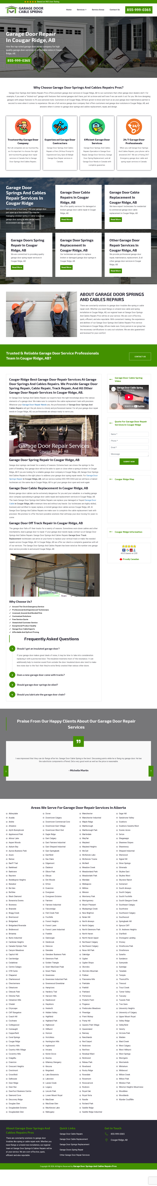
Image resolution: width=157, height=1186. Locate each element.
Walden (122, 1037)
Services (81, 10)
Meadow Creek (88, 867)
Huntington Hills (52, 1041)
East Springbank (52, 851)
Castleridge (14, 958)
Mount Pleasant (89, 905)
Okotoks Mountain (90, 971)
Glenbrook (50, 942)
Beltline (12, 892)
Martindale (86, 834)
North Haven (87, 934)
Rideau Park (87, 1062)
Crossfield (13, 1074)
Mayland (85, 842)
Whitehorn (123, 1066)
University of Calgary (128, 1012)
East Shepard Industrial (55, 847)
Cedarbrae (13, 963)
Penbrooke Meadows (91, 1008)
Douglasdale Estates (18, 1108)
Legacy (49, 1087)
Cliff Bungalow (15, 1012)
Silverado (123, 867)
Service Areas (98, 10)
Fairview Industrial (53, 905)
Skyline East (124, 871)
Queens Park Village (90, 1025)
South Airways (125, 888)
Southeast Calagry (127, 905)
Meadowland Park (90, 871)
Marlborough (87, 826)
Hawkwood (50, 1000)
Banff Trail (13, 863)
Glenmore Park (52, 958)
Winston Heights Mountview (131, 1087)
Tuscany (122, 996)
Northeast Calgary (90, 942)
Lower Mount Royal (54, 1095)
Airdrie (11, 822)
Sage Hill (123, 813)
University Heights (127, 1008)
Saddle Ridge (88, 1108)
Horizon (49, 1033)
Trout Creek (124, 987)
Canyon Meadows (16, 950)
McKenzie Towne (89, 859)
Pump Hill (86, 1021)
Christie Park (14, 996)
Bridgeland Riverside (17, 925)
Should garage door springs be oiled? (37, 684)
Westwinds (124, 1062)
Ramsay (85, 1033)
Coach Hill (13, 1016)
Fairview (49, 900)
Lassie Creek (51, 1083)
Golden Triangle (52, 963)
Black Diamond (15, 896)
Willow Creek (124, 1074)
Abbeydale (13, 813)
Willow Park (124, 1079)
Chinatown (13, 987)
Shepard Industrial (127, 851)
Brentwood (13, 917)
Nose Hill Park (88, 950)
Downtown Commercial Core (58, 822)
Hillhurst (49, 1029)
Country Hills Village (17, 1050)
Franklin (49, 934)
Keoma (49, 1058)
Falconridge (51, 909)
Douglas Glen (14, 1103)
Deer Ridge (13, 1083)
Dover (48, 813)
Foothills (49, 917)
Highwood (50, 1025)
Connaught (13, 1029)
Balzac (11, 859)
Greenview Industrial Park (56, 979)
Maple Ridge (87, 822)
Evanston (49, 888)
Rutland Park (87, 1103)
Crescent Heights (16, 1066)
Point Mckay (87, 1016)
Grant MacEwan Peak (55, 967)
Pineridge (86, 1012)
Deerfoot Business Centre (20, 1091)
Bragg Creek (14, 913)
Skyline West (124, 875)
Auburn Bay (13, 847)
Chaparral (13, 975)
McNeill (85, 863)
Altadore (12, 826)
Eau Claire (50, 859)
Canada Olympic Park (18, 946)
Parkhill (85, 987)
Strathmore (124, 950)
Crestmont (13, 1070)
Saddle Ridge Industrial (92, 1112)
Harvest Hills (51, 996)
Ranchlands (87, 1037)
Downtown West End (55, 830)
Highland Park (51, 1021)
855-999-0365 (139, 10)
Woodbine (123, 1091)
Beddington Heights (17, 880)
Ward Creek (124, 1041)
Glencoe (49, 946)
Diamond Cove (15, 1095)
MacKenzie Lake (53, 1108)
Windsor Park (124, 1083)
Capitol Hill (13, 954)
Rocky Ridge (87, 1070)
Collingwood (14, 1025)
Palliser (85, 975)
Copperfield (14, 1033)
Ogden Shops (88, 963)
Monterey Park (88, 896)
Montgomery (87, 900)
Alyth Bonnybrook (16, 830)
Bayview (12, 875)
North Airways (88, 921)
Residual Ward (88, 1054)
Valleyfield (123, 1025)
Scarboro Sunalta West (129, 826)
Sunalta (122, 954)
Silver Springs (125, 863)
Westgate (123, 1058)
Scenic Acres (124, 830)
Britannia (12, 934)
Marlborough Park (89, 830)
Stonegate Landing (127, 938)
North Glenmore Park (91, 929)
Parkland (86, 992)
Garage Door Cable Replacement (74, 1139)
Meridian (85, 880)
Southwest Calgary (127, 913)
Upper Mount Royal (127, 1016)
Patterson (86, 996)
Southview (123, 909)
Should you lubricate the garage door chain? (41, 694)
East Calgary (51, 838)
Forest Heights (52, 921)
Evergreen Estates (54, 896)
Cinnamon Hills (15, 1000)
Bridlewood (13, 929)
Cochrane (13, 1021)
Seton (121, 834)
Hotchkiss (50, 1037)
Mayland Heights (89, 847)
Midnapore (86, 884)
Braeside (12, 909)
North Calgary (88, 925)
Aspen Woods (15, 842)
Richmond (86, 1058)
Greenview (50, 975)
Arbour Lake (14, 838)
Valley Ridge (124, 1021)
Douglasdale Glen (16, 1112)
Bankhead (13, 867)
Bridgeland (13, 921)
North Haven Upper (90, 938)
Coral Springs (14, 1037)
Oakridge (86, 954)
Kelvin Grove (51, 1054)
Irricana (49, 1050)
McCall (85, 851)
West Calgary (125, 1045)
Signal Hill (123, 859)
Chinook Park (14, 992)
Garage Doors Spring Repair (71, 1150)
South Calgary (125, 892)
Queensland (87, 1029)
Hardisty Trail (51, 992)
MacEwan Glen (52, 1103)
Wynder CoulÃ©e (126, 1099)
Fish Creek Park (52, 913)
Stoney (122, 942)
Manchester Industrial (91, 818)
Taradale (122, 971)
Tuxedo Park (124, 1000)
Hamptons (50, 987)
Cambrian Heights (16, 942)
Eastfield (49, 855)
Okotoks (86, 967)
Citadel (12, 1004)
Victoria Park (124, 1033)
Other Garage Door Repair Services (75, 1155)
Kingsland (50, 1070)
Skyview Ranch (125, 880)
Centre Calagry (15, 967)
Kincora (49, 1066)
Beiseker (12, 884)
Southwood (124, 917)
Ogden (85, 958)
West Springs (125, 1054)
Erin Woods (50, 880)
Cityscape (13, 1008)
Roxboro (85, 1087)
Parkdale (86, 983)
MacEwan (50, 1099)
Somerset (123, 884)
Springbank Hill (125, 921)
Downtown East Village (55, 826)
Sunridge (122, 967)
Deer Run (13, 1087)
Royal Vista (87, 1095)
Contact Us (115, 10)
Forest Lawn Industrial (55, 929)
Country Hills (14, 1045)
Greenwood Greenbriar (55, 983)
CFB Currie (13, 971)
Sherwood (123, 855)
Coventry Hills (15, 1054)
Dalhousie (13, 1079)
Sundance (123, 958)
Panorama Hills (88, 979)
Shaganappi (124, 838)
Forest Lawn (51, 925)
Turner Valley (124, 992)
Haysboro (50, 1004)
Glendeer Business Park (56, 954)
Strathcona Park (126, 946)
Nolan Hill (86, 917)
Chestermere (14, 983)
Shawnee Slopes (126, 842)
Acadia (11, 818)
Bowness (13, 905)
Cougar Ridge (14, 1041)
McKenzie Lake (88, 855)
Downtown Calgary (54, 818)
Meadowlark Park (89, 875)
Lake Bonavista (52, 1074)
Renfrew (86, 1050)
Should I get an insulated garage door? (38, 648)
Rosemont (86, 1079)
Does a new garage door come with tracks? (41, 674)
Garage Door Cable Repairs (71, 1134)
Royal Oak (86, 1091)
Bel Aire (12, 888)
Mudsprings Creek (90, 909)
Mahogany (50, 1112)
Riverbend (86, 1066)
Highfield (49, 1016)
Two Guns (123, 1004)
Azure (11, 855)
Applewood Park (16, 834)
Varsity (122, 1029)
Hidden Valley (51, 1012)
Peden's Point (88, 1000)
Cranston (12, 1062)
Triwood (122, 983)
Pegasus (86, 1004)
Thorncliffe (124, 979)
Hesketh (49, 1008)
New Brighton (88, 913)
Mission (85, 892)
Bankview (13, 871)
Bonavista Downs (16, 900)
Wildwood (123, 1070)
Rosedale (86, 1074)
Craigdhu (12, 1058)
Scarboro (123, 822)
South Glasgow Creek (128, 900)
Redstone (86, 1045)
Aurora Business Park (18, 851)
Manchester (87, 813)
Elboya (48, 875)
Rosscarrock (87, 1083)
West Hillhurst (125, 1050)
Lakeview (50, 1079)
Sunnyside (123, 963)
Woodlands (124, 1095)
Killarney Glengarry (53, 1062)
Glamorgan (50, 938)
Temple (122, 975)
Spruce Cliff (124, 925)
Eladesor (49, 867)
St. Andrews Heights (128, 929)
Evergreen (50, 892)
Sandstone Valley (126, 818)
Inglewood (50, 1045)
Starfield (122, 934)
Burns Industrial (15, 938)
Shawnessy (124, 847)
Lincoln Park (51, 1091)
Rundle (85, 1099)
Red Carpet (87, 1041)
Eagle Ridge (51, 834)
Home (69, 10)
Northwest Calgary (90, 946)
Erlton (48, 884)
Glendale (49, 950)
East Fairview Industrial (55, 842)
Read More (66, 219)
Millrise (85, 888)
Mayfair (85, 838)
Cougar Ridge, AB (119, 1140)
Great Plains (51, 971)
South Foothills (125, 896)
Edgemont (50, 863)
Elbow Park (50, 871)
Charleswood (14, 979)
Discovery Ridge (16, 1099)
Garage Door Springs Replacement (74, 1144)
